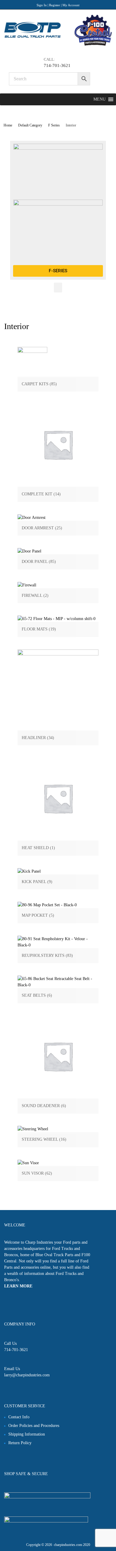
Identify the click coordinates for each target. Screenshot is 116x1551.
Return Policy (20, 1443)
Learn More (18, 1286)
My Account (70, 5)
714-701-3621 (57, 65)
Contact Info (18, 1417)
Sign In (42, 5)
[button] (99, 99)
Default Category (30, 125)
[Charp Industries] (58, 44)
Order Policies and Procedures (33, 1425)
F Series (54, 125)
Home (8, 125)
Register (54, 5)
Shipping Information (26, 1434)
